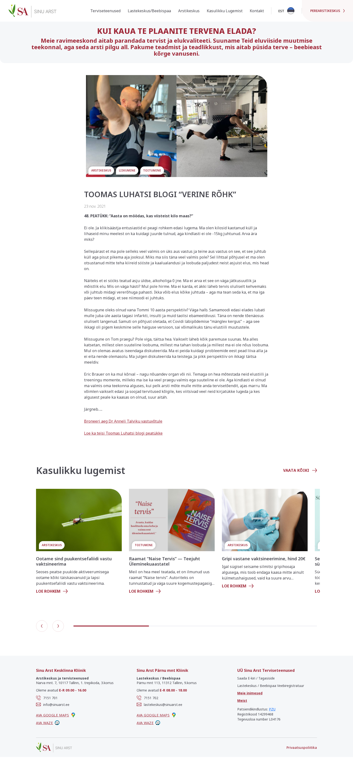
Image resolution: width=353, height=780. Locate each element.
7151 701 (50, 698)
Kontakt (257, 10)
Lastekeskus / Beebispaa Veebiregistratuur (270, 685)
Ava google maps (52, 715)
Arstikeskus (189, 10)
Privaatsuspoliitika (301, 747)
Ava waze (44, 723)
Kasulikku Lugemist (225, 10)
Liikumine (127, 170)
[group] (79, 543)
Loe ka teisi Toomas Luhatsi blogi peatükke (123, 433)
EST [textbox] (281, 11)
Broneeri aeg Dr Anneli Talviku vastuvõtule (123, 421)
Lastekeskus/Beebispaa (149, 10)
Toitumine (152, 170)
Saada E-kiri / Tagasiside (256, 678)
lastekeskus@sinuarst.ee (163, 704)
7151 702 (151, 698)
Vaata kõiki (296, 470)
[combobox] (286, 10)
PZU (272, 709)
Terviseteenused (105, 10)
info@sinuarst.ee (56, 704)
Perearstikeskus (325, 10)
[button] (42, 626)
